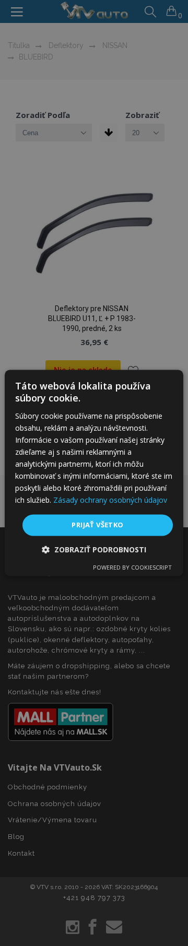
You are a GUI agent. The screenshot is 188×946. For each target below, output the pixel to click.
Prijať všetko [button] (97, 524)
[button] (94, 550)
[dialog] (94, 473)
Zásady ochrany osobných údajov (110, 500)
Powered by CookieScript (132, 568)
